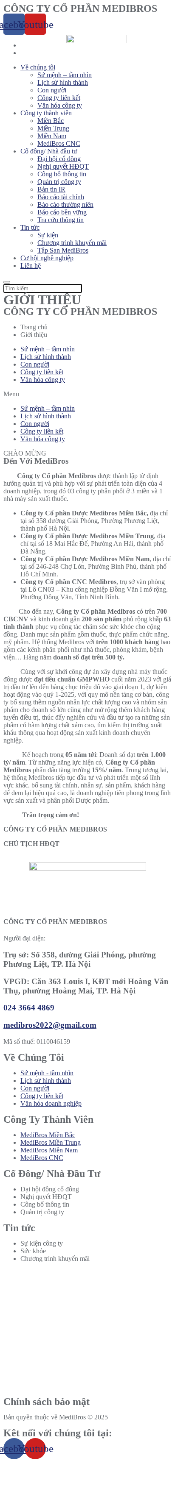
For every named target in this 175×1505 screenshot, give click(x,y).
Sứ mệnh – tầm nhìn (64, 74)
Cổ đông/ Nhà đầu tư (48, 151)
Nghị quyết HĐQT (63, 166)
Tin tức (30, 227)
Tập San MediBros (62, 250)
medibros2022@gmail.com (49, 1025)
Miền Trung (53, 128)
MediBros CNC (58, 143)
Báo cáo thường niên (65, 204)
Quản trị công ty (59, 181)
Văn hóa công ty (59, 105)
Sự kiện (47, 235)
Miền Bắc (50, 120)
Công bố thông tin (61, 174)
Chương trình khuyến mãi (72, 242)
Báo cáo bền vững (62, 212)
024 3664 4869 (28, 1007)
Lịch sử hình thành (62, 82)
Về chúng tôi (37, 67)
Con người (51, 90)
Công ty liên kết (58, 97)
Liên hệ (30, 265)
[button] (87, 394)
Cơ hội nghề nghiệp (46, 257)
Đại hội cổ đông (59, 158)
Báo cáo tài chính (60, 196)
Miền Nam (51, 135)
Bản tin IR (51, 189)
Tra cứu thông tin (60, 219)
